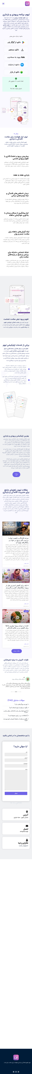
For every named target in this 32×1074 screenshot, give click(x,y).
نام (26, 752)
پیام (26, 769)
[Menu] (3, 3)
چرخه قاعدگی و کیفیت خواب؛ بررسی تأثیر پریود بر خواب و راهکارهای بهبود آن (18, 540)
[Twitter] (18, 1072)
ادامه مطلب (26, 563)
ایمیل (26, 758)
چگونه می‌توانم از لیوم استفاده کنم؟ (18, 707)
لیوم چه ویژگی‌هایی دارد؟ (21, 704)
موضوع (25, 764)
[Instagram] (16, 1072)
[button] (20, 691)
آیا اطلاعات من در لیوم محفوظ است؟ (17, 715)
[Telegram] (13, 1072)
